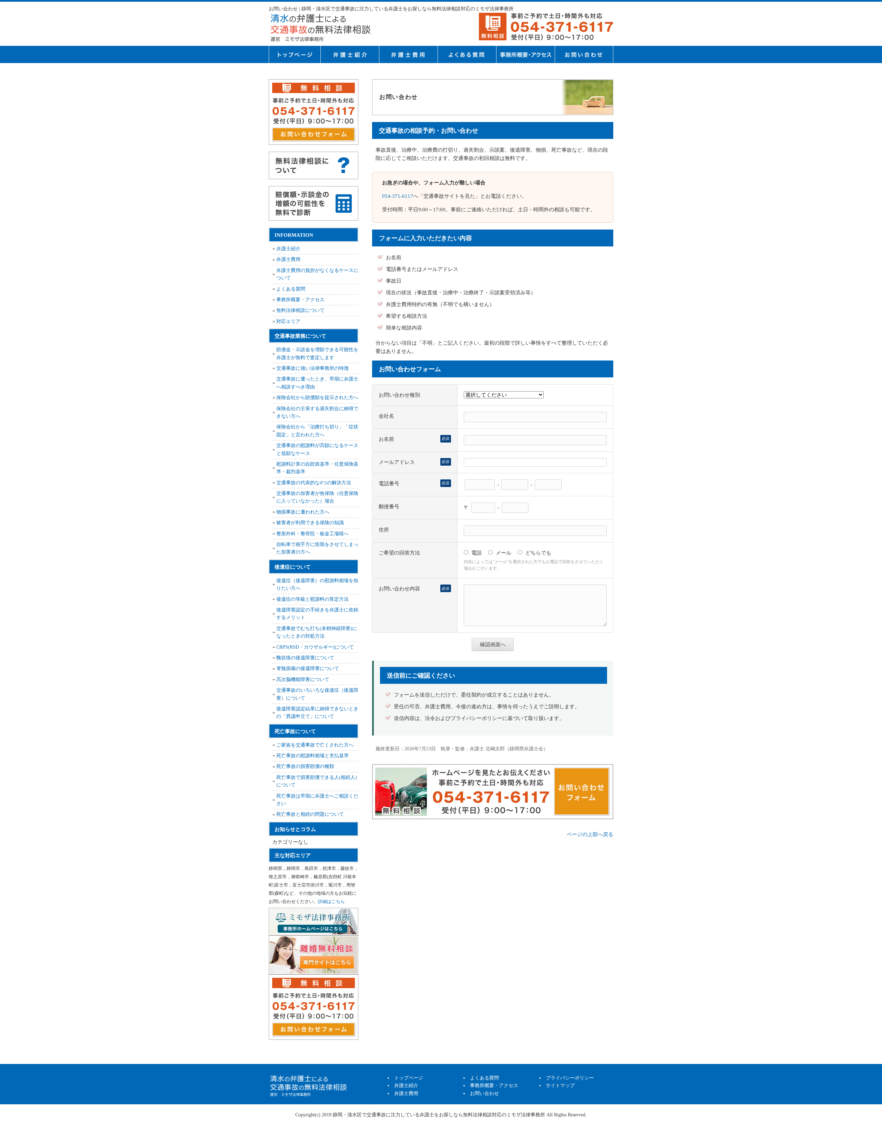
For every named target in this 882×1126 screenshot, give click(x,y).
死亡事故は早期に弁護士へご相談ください (317, 799)
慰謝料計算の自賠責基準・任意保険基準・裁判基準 (317, 467)
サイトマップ (560, 1085)
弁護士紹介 (349, 54)
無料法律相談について (300, 310)
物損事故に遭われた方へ (302, 512)
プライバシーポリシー (570, 1078)
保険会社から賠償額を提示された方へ (317, 397)
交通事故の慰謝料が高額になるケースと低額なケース (317, 449)
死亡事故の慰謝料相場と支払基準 (312, 755)
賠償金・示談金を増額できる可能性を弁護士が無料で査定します (317, 353)
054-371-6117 (397, 196)
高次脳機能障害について (302, 679)
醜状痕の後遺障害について (305, 657)
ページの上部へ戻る (590, 834)
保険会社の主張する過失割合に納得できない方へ (317, 412)
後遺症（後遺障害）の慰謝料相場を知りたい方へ (317, 584)
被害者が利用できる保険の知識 (310, 522)
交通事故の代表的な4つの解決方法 (313, 482)
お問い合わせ (484, 1093)
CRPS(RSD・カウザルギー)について (315, 647)
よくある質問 (467, 54)
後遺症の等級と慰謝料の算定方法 (312, 599)
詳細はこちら (331, 901)
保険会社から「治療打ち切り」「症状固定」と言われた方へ (317, 430)
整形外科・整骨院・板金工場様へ (312, 533)
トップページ (294, 54)
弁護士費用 (408, 54)
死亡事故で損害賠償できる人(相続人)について (316, 781)
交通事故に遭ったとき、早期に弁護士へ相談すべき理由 (317, 382)
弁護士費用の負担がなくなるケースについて (317, 274)
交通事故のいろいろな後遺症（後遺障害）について (317, 694)
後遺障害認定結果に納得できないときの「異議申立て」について (317, 712)
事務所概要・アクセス (525, 54)
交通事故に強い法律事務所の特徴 (312, 368)
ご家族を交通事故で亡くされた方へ (314, 745)
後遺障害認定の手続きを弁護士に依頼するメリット (317, 613)
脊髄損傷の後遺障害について (307, 668)
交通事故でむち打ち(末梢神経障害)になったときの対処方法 (316, 632)
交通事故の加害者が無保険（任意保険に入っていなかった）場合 (317, 497)
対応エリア (288, 321)
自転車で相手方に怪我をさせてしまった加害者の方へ (317, 548)
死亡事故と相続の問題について (310, 814)
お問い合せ (584, 54)
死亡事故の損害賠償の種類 (305, 766)
